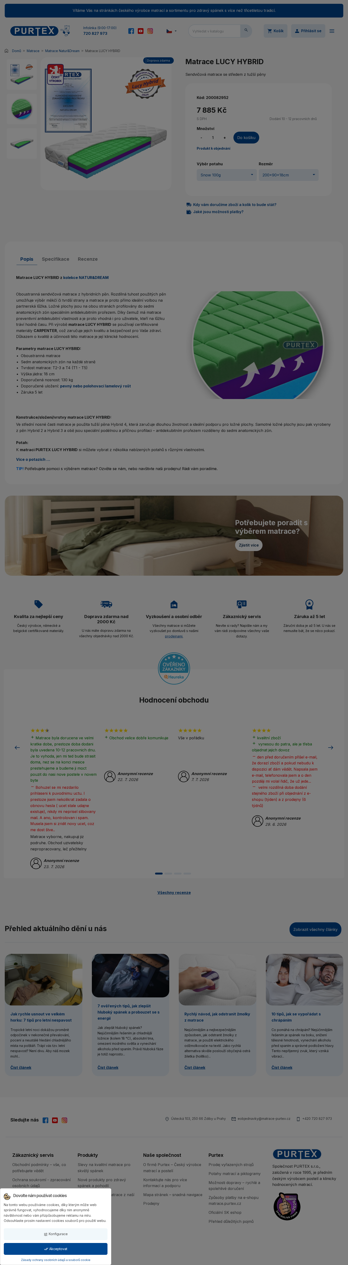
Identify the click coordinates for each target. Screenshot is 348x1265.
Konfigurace (56, 1234)
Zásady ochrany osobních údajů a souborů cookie (55, 1260)
